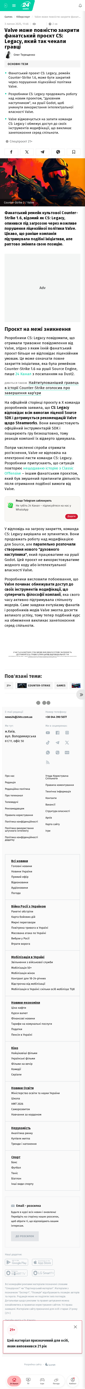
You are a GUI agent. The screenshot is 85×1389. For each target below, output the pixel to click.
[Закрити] (75, 1327)
